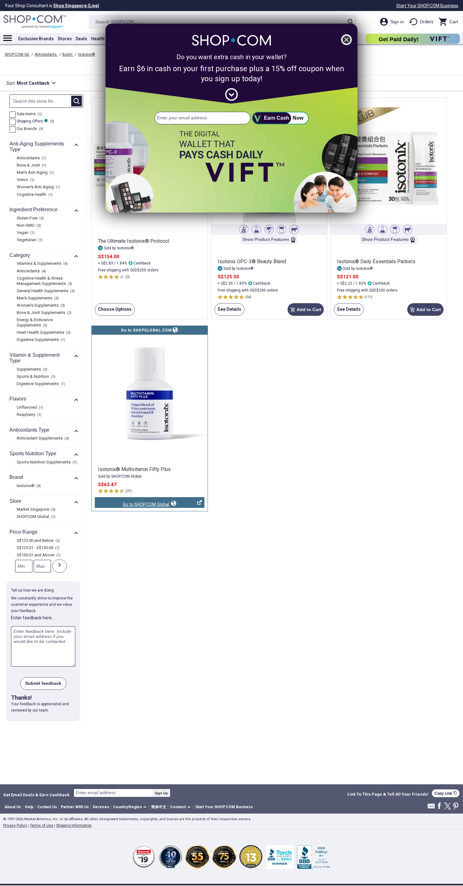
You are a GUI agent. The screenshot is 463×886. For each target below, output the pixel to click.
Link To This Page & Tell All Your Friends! (387, 794)
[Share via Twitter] (447, 806)
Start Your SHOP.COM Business (427, 5)
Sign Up (161, 793)
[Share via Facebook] (439, 806)
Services (101, 807)
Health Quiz (103, 38)
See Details (227, 311)
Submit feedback (43, 683)
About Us (12, 807)
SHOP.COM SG (17, 54)
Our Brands (29, 129)
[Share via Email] (431, 808)
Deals (81, 38)
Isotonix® (86, 54)
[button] (130, 807)
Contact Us (47, 807)
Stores (65, 38)
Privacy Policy (15, 825)
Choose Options (113, 311)
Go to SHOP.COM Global (132, 505)
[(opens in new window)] (150, 393)
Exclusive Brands (36, 38)
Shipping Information (74, 825)
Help (29, 807)
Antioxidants (46, 54)
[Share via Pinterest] (455, 806)
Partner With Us (75, 807)
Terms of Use (41, 825)
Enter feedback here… (32, 618)
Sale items (28, 114)
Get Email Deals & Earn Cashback (36, 794)
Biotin (67, 54)
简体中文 (158, 807)
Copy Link (445, 793)
